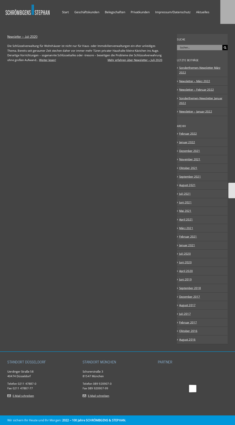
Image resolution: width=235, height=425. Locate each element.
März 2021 (186, 228)
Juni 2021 (185, 202)
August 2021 (187, 185)
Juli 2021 (185, 193)
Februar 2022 (188, 133)
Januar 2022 (187, 142)
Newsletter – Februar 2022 (196, 89)
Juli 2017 (185, 314)
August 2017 (187, 305)
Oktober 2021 (188, 168)
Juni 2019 (185, 279)
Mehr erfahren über (135, 60)
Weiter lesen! (47, 60)
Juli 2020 (185, 253)
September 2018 (190, 288)
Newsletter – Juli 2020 (22, 36)
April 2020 (186, 271)
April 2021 (186, 219)
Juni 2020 (185, 262)
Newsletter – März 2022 (194, 81)
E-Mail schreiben (23, 396)
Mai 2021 (185, 211)
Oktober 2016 (188, 331)
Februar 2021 (188, 236)
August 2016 (187, 339)
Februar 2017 (188, 322)
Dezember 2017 (189, 296)
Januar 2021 (187, 245)
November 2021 (189, 159)
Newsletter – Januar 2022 (195, 111)
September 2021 (190, 176)
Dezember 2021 (189, 151)
